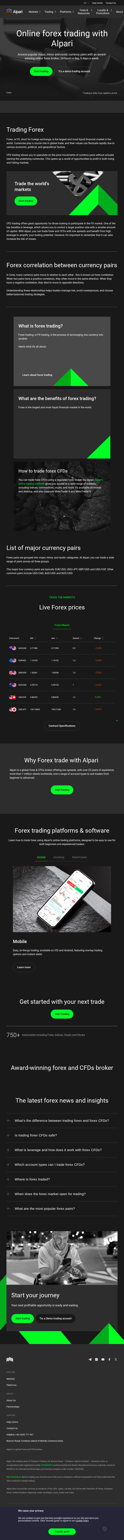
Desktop (59, 857)
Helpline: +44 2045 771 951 (20, 1434)
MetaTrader (79, 857)
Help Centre (97, 3)
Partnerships (12, 1406)
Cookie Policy (82, 1520)
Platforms (11, 1385)
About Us (11, 1400)
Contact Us (111, 3)
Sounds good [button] (62, 1531)
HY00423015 (47, 1465)
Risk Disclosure (13, 1477)
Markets (10, 1379)
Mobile (41, 857)
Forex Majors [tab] (62, 625)
